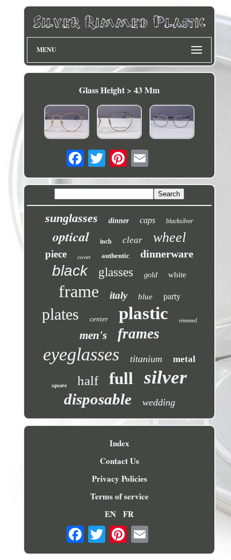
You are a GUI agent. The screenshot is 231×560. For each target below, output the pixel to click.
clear (132, 240)
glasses (115, 272)
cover (84, 257)
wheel (169, 237)
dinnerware (166, 254)
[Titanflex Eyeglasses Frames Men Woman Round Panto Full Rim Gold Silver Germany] (66, 123)
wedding (158, 402)
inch (106, 241)
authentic (115, 256)
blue (145, 296)
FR (128, 514)
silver (165, 377)
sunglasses (71, 218)
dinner (119, 221)
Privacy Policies (119, 478)
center (99, 319)
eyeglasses (81, 354)
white (177, 274)
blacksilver (179, 221)
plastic (143, 313)
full (121, 378)
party (172, 296)
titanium (146, 358)
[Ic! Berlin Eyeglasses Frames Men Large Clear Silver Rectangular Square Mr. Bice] (172, 123)
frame (79, 291)
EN (110, 514)
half (87, 380)
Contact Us (119, 461)
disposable (98, 399)
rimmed (188, 320)
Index (119, 443)
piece (56, 254)
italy (118, 295)
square (59, 385)
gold (150, 275)
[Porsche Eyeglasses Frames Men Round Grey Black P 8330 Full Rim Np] (119, 123)
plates (60, 314)
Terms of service (119, 496)
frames (139, 334)
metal (184, 359)
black (70, 270)
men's (93, 335)
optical (71, 236)
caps (147, 220)
